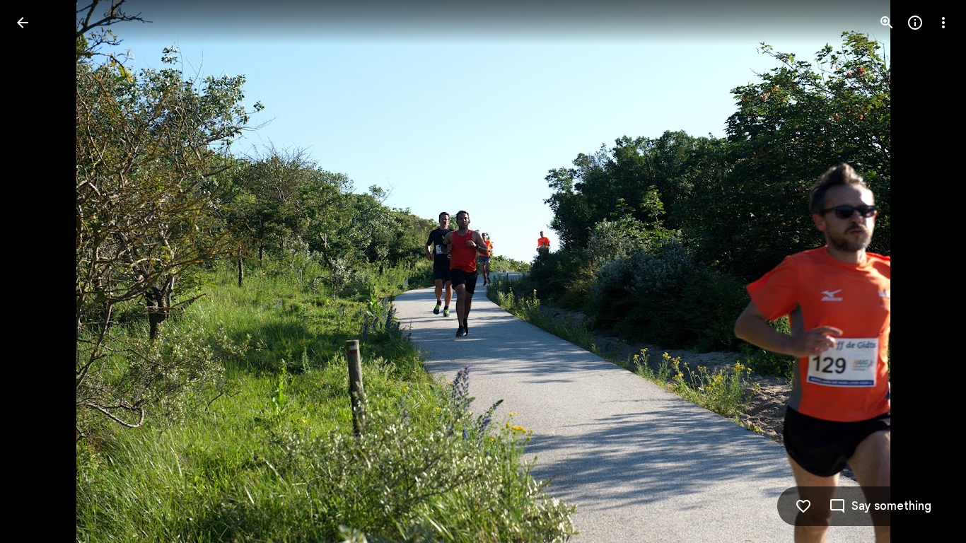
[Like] (803, 506)
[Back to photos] (23, 23)
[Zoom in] (887, 22)
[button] (39, 271)
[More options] (943, 22)
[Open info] (915, 22)
